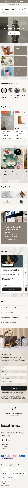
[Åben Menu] (2, 9)
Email (2, 371)
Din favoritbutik (5, 378)
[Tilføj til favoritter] (12, 112)
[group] (4, 94)
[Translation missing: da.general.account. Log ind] (16, 8)
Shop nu (12, 33)
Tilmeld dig (14, 388)
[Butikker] (22, 8)
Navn (2, 364)
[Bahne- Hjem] (9, 9)
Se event (12, 289)
